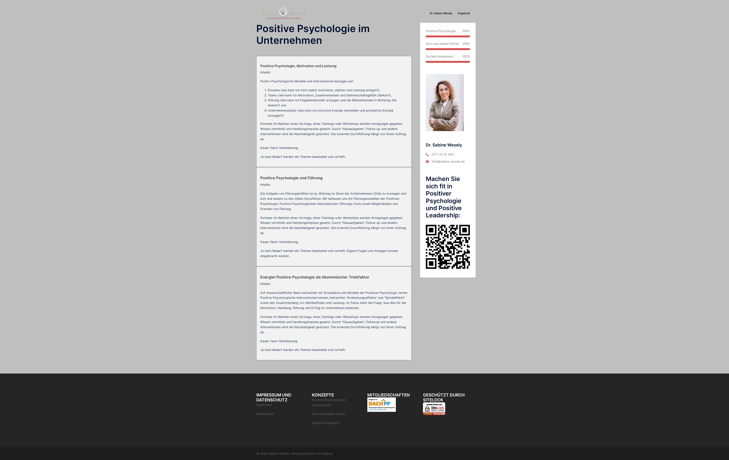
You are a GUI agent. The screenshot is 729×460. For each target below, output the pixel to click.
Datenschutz (265, 414)
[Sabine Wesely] (283, 13)
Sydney (327, 453)
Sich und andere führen (328, 414)
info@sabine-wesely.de (448, 161)
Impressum (264, 405)
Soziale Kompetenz (325, 423)
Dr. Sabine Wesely (441, 13)
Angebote (464, 13)
